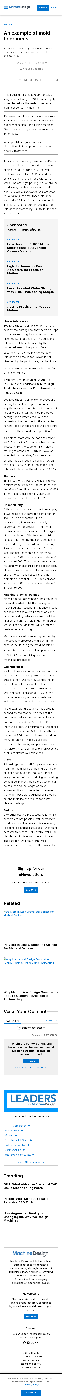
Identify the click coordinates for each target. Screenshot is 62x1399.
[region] (31, 1028)
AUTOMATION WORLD (31, 1357)
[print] (56, 80)
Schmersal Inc (13, 1149)
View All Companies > (31, 1162)
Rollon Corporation (15, 1145)
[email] (41, 80)
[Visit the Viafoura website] (50, 1035)
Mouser (9, 1135)
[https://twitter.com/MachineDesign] (32, 1342)
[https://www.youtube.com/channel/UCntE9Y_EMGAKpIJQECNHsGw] (36, 1342)
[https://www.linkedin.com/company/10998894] (28, 1342)
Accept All (31, 1393)
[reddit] (36, 80)
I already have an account (31, 1067)
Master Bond (12, 1130)
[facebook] (20, 80)
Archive (8, 25)
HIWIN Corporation (16, 1125)
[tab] (12, 1020)
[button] (6, 7)
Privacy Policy (32, 1384)
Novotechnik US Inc (16, 1140)
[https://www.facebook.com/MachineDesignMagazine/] (24, 1342)
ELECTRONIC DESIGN (31, 1364)
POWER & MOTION (31, 1367)
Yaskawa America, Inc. (18, 1154)
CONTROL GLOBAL (31, 1360)
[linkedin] (25, 80)
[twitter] (31, 80)
